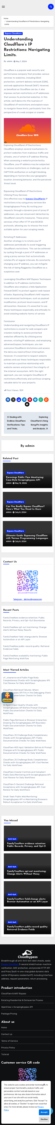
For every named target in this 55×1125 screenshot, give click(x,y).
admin (9, 61)
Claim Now (7, 700)
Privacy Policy (8, 1047)
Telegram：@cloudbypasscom (27, 599)
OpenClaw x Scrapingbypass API (17, 1007)
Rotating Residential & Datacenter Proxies (22, 1000)
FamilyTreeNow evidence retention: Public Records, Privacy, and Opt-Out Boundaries (27, 846)
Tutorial (5, 1054)
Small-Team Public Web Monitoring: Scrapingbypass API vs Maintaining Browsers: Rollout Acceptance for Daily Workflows (25, 799)
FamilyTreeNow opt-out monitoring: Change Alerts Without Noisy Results (26, 874)
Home (4, 1027)
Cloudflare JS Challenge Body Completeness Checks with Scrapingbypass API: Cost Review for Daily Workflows (26, 763)
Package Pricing (9, 1013)
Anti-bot (12, 839)
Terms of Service (9, 1041)
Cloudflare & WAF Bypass (13, 993)
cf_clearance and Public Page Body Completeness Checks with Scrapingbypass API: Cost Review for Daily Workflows (26, 680)
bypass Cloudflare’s (35, 198)
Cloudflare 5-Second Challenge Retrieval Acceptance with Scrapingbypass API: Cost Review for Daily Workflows (24, 787)
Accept (44, 1112)
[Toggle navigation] (3, 6)
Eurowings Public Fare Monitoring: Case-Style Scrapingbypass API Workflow (25, 480)
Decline (44, 1119)
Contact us (6, 1034)
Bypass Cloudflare (13, 33)
